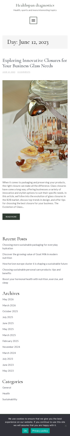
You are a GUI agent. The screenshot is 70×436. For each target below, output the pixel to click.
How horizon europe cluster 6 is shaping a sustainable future (35, 263)
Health (6, 393)
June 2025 (8, 323)
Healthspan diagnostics (35, 5)
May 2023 (8, 370)
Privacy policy (40, 430)
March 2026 (9, 305)
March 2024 (9, 352)
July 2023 (7, 358)
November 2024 (11, 346)
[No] (66, 426)
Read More (11, 216)
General (6, 387)
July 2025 (7, 317)
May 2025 (8, 329)
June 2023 (8, 364)
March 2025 (9, 335)
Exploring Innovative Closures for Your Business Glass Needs (34, 63)
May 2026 (8, 299)
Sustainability (9, 399)
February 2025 (10, 340)
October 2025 (10, 311)
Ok (25, 430)
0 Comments (23, 72)
